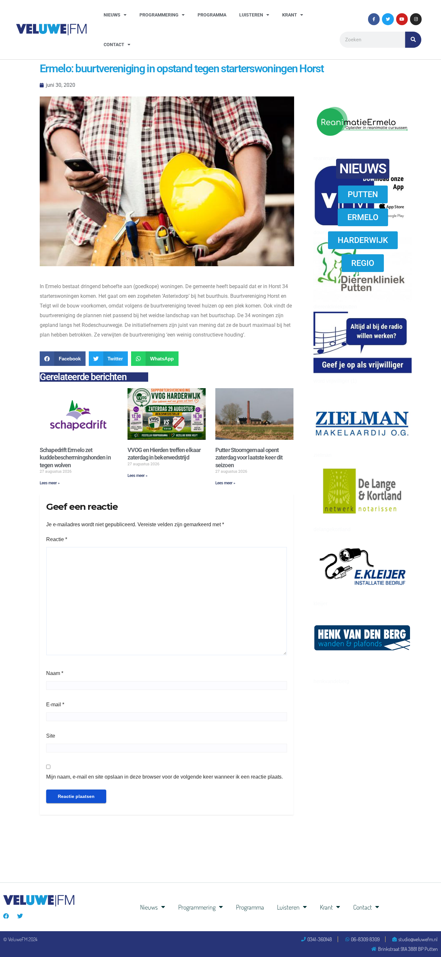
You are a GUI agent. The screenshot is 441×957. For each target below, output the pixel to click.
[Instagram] (416, 19)
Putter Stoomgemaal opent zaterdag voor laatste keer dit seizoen (248, 457)
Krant (289, 14)
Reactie (56, 539)
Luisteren (251, 14)
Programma (212, 14)
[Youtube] (402, 19)
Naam (54, 673)
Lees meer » (50, 483)
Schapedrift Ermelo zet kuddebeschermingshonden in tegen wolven (75, 457)
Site (50, 736)
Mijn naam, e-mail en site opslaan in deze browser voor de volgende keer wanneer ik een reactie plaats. (164, 777)
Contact (114, 44)
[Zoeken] (413, 40)
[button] (63, 358)
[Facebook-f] (374, 19)
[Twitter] (388, 19)
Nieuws (112, 14)
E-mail (55, 704)
